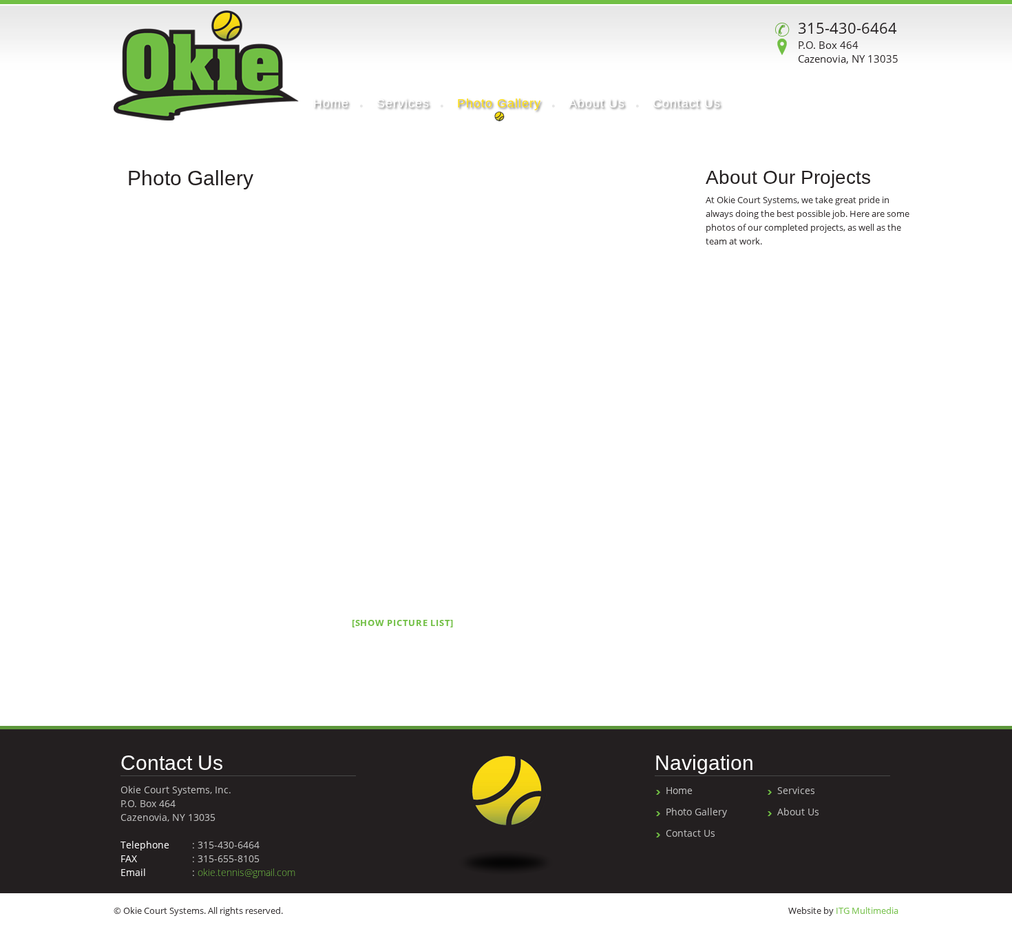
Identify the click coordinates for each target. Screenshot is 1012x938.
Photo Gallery (696, 811)
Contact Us (690, 833)
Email (133, 872)
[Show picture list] (403, 622)
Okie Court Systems (206, 65)
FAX (128, 858)
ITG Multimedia (867, 910)
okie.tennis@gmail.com (246, 872)
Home (679, 790)
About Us (798, 811)
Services (796, 790)
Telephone (144, 844)
